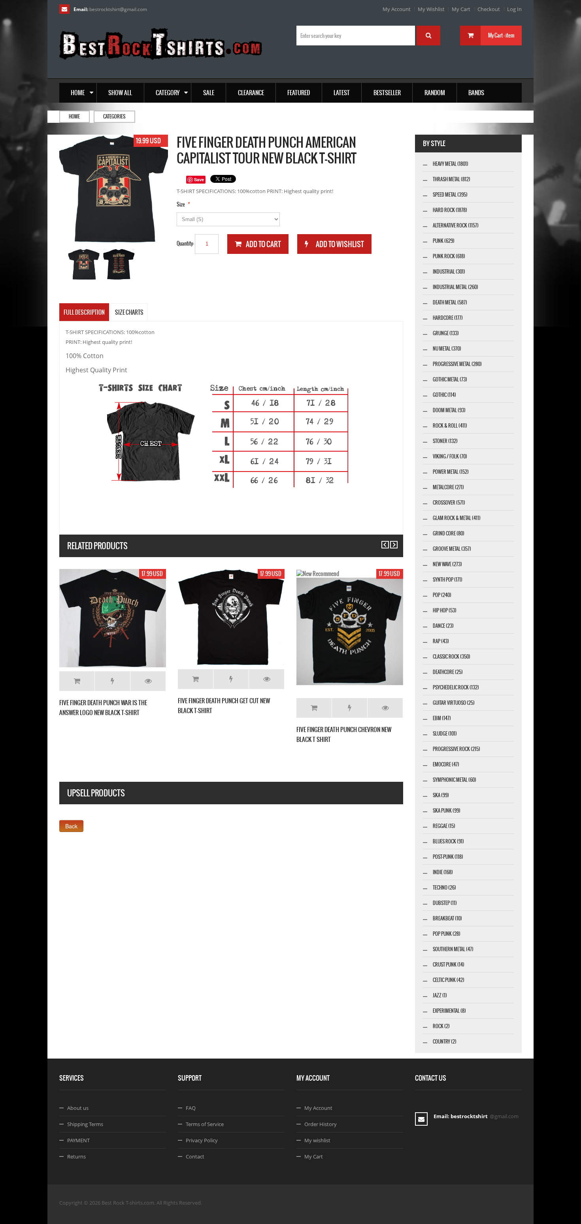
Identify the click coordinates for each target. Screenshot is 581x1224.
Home (74, 116)
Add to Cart (76, 681)
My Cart (461, 9)
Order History (320, 1124)
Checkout (488, 9)
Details (148, 681)
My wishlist (317, 1140)
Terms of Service (205, 1124)
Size (181, 204)
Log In (514, 9)
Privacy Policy (202, 1140)
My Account (397, 9)
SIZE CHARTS (129, 312)
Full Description (84, 312)
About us (78, 1107)
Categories (114, 116)
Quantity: (185, 243)
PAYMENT (78, 1140)
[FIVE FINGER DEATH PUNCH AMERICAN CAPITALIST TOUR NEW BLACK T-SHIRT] (84, 264)
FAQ (191, 1107)
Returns (76, 1156)
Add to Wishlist (112, 681)
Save (199, 179)
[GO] (428, 35)
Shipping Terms (85, 1124)
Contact (195, 1156)
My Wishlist (431, 9)
